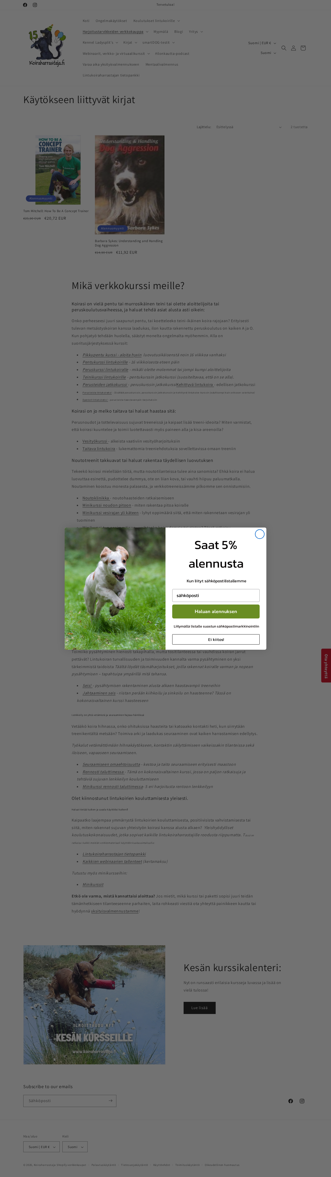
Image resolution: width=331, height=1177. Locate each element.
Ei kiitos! (216, 639)
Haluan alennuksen (216, 611)
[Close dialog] (259, 534)
